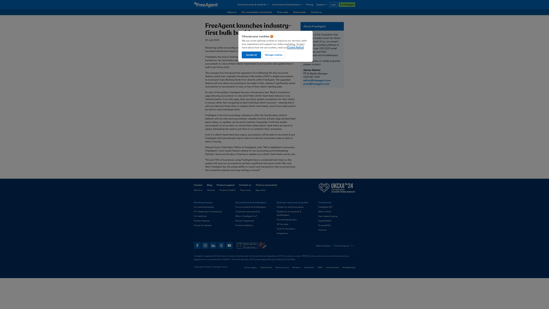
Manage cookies (273, 55)
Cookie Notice (295, 47)
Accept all (251, 55)
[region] (275, 46)
